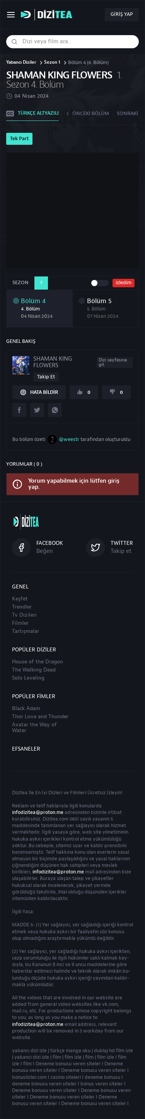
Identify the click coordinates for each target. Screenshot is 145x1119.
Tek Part (19, 139)
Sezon (20, 283)
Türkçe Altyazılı (38, 113)
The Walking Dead (34, 669)
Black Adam (26, 708)
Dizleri (55, 793)
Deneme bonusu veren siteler (68, 1064)
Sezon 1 (52, 62)
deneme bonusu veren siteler (44, 1084)
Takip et (46, 377)
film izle (73, 1057)
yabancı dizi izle (29, 1051)
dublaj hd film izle (113, 1051)
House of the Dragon (37, 661)
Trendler (22, 607)
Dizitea (19, 793)
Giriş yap (122, 14)
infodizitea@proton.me (37, 812)
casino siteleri (66, 1077)
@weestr (69, 439)
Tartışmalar (25, 631)
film (57, 1057)
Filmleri (78, 793)
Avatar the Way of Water (34, 727)
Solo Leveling (28, 678)
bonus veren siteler (101, 1084)
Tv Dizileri (24, 615)
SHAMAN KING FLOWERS (80, 362)
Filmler (20, 623)
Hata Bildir (44, 392)
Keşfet (20, 598)
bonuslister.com (29, 1077)
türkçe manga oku (70, 1051)
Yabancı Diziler (21, 62)
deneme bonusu (102, 1077)
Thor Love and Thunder (40, 716)
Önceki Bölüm (90, 113)
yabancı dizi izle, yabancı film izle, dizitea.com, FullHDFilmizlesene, (48, 15)
